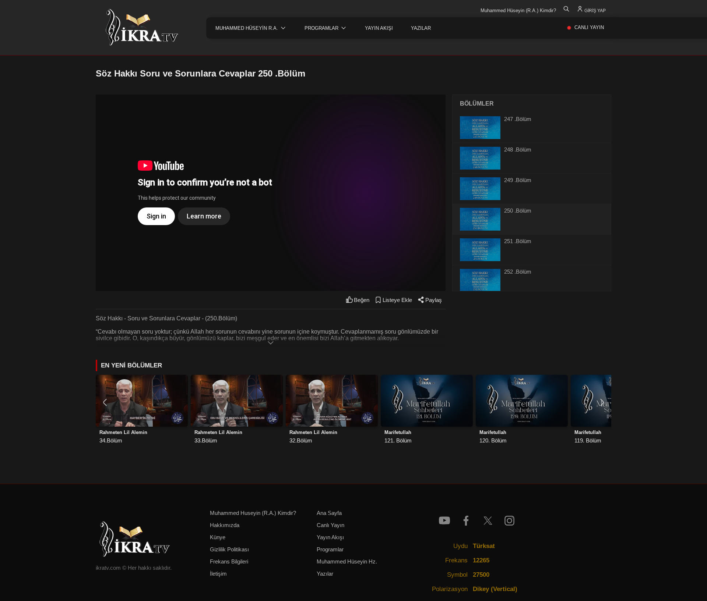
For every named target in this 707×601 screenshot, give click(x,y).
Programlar (330, 549)
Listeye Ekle (397, 300)
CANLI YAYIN (589, 27)
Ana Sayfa (329, 513)
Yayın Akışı (330, 537)
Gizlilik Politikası (229, 549)
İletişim (218, 574)
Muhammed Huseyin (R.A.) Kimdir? (253, 513)
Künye (217, 537)
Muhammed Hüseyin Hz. (347, 562)
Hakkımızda (224, 525)
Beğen (361, 300)
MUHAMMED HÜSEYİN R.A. (246, 28)
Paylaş (433, 300)
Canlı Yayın (330, 525)
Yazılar (325, 574)
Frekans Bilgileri (229, 562)
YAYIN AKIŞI (379, 28)
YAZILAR (421, 28)
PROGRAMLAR (321, 28)
